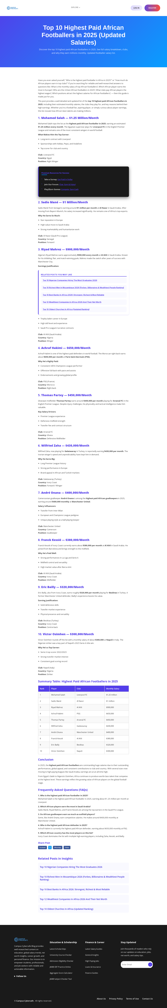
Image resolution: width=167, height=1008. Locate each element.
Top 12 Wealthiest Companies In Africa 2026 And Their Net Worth (72, 302)
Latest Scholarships (58, 949)
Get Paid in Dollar (65, 179)
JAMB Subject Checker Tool (61, 979)
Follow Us (21, 976)
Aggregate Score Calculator (61, 973)
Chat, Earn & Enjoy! (67, 184)
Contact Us (147, 998)
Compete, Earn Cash (70, 189)
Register (152, 8)
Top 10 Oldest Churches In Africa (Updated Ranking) (66, 309)
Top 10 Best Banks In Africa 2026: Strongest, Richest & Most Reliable (73, 295)
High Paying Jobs (92, 961)
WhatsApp (57, 847)
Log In (136, 8)
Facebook (42, 847)
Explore (74, 7)
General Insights (92, 955)
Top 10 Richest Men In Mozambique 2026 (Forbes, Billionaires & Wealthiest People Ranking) (83, 287)
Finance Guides (91, 973)
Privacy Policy (116, 998)
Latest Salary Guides (93, 949)
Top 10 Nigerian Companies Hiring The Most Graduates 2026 (70, 280)
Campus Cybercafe (25, 1000)
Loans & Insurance (93, 967)
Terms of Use (132, 998)
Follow (67, 847)
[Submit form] (150, 964)
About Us (101, 998)
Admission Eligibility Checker (62, 961)
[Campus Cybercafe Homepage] (12, 7)
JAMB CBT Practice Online (60, 967)
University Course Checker (61, 955)
